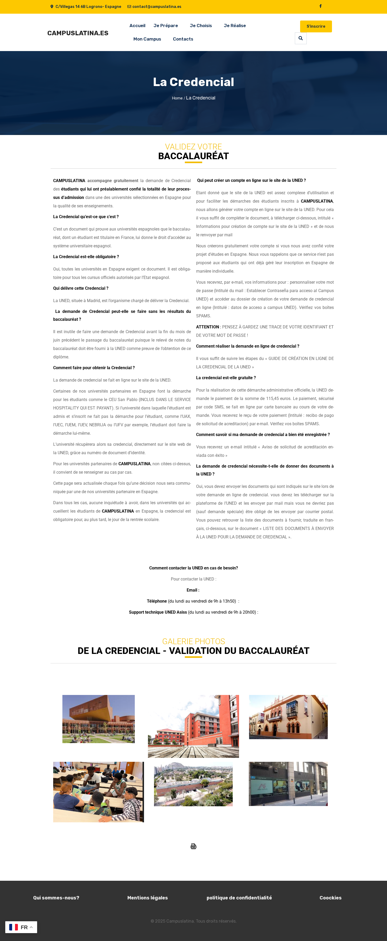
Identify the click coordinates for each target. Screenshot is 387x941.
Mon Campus (147, 39)
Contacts (183, 39)
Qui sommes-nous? (56, 898)
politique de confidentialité (239, 898)
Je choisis (201, 25)
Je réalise (235, 25)
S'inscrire (316, 26)
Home (177, 98)
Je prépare (165, 25)
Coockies (331, 898)
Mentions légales (147, 898)
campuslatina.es (77, 33)
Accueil (137, 25)
